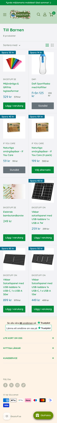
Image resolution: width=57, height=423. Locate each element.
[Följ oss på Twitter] (11, 385)
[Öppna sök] (38, 14)
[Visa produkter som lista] (52, 45)
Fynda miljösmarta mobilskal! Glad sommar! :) (28, 2)
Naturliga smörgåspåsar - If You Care (13, 151)
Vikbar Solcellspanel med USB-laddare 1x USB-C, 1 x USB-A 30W (13, 287)
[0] (51, 14)
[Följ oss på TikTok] (23, 385)
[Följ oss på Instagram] (17, 385)
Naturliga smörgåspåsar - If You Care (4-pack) (42, 151)
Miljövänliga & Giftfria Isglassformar (11, 87)
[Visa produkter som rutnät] (47, 45)
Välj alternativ (43, 169)
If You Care (9, 143)
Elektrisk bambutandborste (13, 213)
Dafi (34, 79)
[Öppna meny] (4, 14)
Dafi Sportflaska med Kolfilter (41, 85)
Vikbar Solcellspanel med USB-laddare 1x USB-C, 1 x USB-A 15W (42, 287)
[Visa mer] (44, 14)
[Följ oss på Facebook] (5, 385)
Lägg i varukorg (14, 105)
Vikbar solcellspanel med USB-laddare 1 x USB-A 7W (42, 217)
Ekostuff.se (9, 79)
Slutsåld (42, 105)
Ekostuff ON (38, 207)
